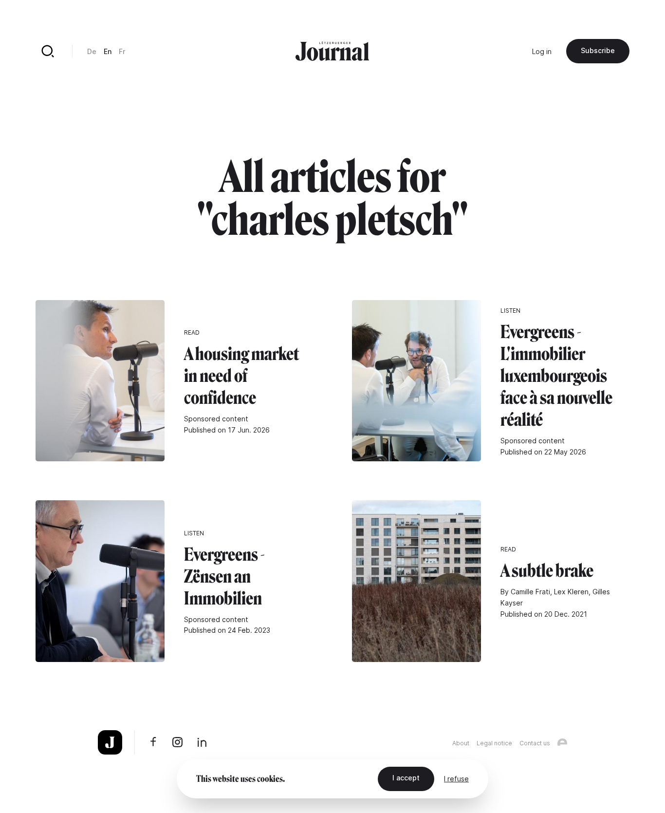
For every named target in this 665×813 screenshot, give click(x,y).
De (91, 51)
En (107, 51)
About (460, 743)
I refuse (456, 779)
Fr (122, 51)
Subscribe (598, 50)
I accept (406, 778)
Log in (542, 51)
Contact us (534, 743)
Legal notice (494, 743)
